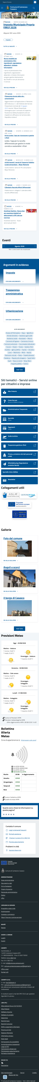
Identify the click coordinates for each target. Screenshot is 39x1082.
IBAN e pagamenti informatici (10, 1027)
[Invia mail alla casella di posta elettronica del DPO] (11, 982)
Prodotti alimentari (28, 355)
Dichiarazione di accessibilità (10, 1042)
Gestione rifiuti (29, 347)
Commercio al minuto (27, 341)
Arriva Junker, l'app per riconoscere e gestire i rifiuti (19, 136)
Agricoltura (30, 333)
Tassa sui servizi (17, 361)
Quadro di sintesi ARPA (12, 799)
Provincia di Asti (6, 1030)
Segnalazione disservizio (8, 1049)
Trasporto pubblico (16, 363)
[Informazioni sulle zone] (28, 740)
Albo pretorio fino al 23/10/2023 (11, 1006)
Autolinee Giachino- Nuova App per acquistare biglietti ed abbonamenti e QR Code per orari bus (14, 214)
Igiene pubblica (16, 349)
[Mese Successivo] (35, 246)
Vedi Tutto (19, 629)
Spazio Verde (31, 358)
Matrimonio (16, 352)
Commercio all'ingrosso (12, 341)
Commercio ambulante (10, 344)
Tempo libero (27, 361)
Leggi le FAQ (5, 1046)
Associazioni (22, 338)
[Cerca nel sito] (33, 8)
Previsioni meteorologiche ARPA (15, 720)
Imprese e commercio (7, 914)
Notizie (3, 928)
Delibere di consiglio (7, 1015)
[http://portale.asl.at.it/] (10, 495)
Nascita (29, 352)
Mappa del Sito (13, 1075)
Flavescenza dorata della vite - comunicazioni (15, 97)
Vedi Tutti (19, 370)
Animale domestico (12, 335)
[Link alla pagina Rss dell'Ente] (2, 1063)
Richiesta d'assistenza (8, 1053)
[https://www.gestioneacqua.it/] (28, 495)
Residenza (7, 358)
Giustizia (7, 349)
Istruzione (31, 349)
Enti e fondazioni (6, 886)
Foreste (21, 347)
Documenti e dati (6, 883)
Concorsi (8, 347)
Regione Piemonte (7, 2)
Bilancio (30, 338)
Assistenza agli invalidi (25, 335)
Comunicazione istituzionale (27, 344)
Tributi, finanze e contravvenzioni (11, 917)
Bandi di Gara (5, 1021)
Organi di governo (6, 889)
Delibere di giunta (6, 1012)
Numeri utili (4, 972)
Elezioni (15, 347)
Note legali (4, 1039)
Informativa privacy (7, 1036)
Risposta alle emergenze (19, 358)
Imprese (24, 349)
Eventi (3, 941)
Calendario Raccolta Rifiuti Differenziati (18, 187)
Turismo (25, 363)
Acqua (23, 333)
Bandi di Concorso (6, 1024)
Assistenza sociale (12, 338)
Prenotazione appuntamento (10, 1051)
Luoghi (3, 938)
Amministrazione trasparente (10, 1044)
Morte (23, 352)
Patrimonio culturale (10, 355)
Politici (3, 895)
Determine (4, 1018)
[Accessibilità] (5, 1077)
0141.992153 (11, 958)
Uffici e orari (5, 969)
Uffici (2, 898)
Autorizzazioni (5, 911)
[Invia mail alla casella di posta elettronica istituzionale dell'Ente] (15, 963)
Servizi (22, 1073)
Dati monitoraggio (6, 1073)
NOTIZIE (8, 22)
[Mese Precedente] (4, 246)
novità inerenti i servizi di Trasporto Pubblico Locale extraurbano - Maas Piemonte (19, 163)
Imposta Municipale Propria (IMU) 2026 (18, 26)
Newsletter (4, 1065)
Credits (34, 1073)
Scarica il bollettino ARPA (13, 797)
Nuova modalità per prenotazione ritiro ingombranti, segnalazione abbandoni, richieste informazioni (12, 63)
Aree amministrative (7, 880)
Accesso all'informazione (13, 333)
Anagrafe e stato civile (8, 908)
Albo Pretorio (5, 1009)
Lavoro (10, 352)
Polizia (20, 355)
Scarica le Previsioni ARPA (13, 718)
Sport (9, 361)
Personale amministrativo (9, 892)
